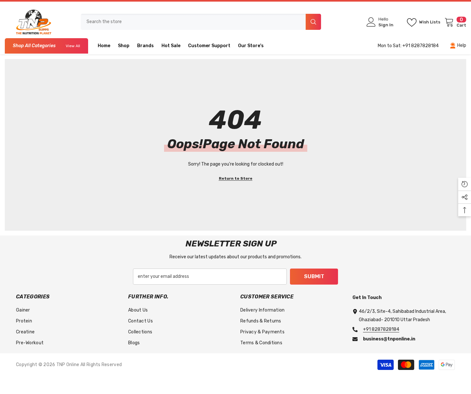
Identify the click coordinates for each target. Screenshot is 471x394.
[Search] (201, 22)
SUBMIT (314, 276)
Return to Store (235, 178)
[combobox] (193, 22)
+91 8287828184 (381, 329)
